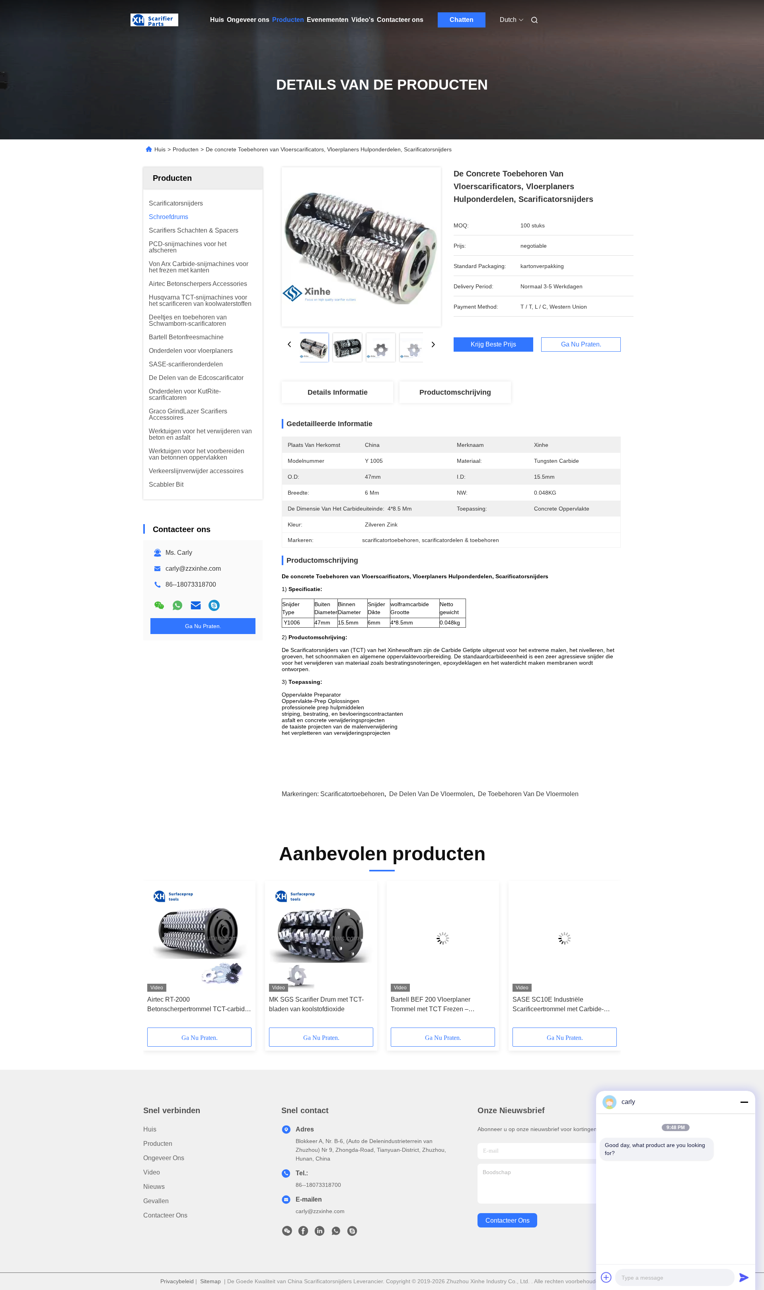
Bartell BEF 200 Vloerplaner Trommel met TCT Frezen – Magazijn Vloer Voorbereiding (433, 1005)
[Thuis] (154, 20)
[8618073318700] (335, 1233)
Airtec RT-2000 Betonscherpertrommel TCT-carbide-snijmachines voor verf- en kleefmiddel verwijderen (198, 1005)
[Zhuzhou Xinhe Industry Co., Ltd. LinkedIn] (319, 1233)
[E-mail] (195, 605)
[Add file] (606, 1277)
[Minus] (744, 1102)
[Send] (744, 1277)
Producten (288, 19)
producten (157, 1143)
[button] (157, 957)
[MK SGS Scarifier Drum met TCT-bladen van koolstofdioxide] (321, 938)
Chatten (462, 19)
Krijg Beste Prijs (493, 344)
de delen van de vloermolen (431, 794)
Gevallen (156, 1201)
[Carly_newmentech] (214, 605)
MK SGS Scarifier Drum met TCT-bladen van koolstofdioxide (316, 1004)
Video (151, 1172)
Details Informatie (338, 392)
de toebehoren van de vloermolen (528, 794)
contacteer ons (507, 1220)
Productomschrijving (455, 392)
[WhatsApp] (177, 605)
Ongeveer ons (248, 19)
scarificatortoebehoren (352, 794)
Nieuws (154, 1186)
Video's (362, 19)
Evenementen (328, 19)
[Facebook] (303, 1233)
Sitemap (210, 1281)
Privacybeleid (177, 1281)
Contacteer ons (400, 19)
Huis (217, 19)
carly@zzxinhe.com (193, 568)
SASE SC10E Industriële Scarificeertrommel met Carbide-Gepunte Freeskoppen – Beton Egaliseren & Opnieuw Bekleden (559, 1005)
